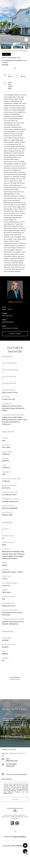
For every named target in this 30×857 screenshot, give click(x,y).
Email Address (7, 779)
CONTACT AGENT (15, 333)
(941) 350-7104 (7, 315)
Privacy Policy (8, 793)
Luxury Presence (19, 836)
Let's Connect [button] (15, 736)
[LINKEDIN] (15, 831)
